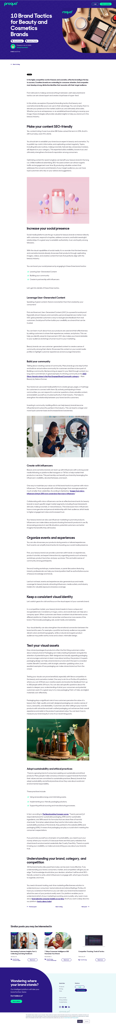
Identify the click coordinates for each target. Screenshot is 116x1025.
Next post (84, 907)
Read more (32, 960)
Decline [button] (86, 1021)
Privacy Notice (75, 1017)
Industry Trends (32, 41)
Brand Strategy (18, 41)
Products (61, 986)
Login (95, 4)
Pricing (61, 989)
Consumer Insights (16, 960)
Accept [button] (80, 1021)
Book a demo (16, 1001)
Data (60, 991)
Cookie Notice (67, 1017)
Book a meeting (106, 4)
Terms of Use (62, 997)
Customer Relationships (51, 960)
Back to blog (16, 64)
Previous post (33, 907)
